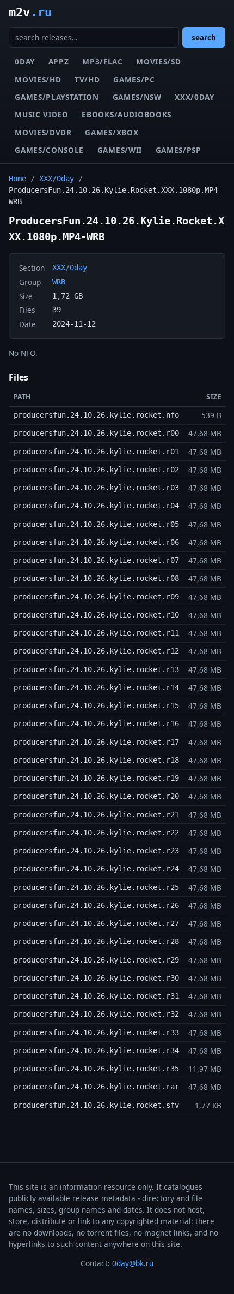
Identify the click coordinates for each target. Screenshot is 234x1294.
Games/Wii (119, 150)
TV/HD (87, 79)
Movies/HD (38, 79)
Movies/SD (158, 61)
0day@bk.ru (132, 1263)
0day (25, 61)
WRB (58, 281)
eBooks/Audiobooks (126, 114)
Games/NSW (137, 97)
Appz (58, 61)
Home (17, 178)
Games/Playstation (57, 97)
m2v (30, 12)
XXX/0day (194, 97)
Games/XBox (111, 132)
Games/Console (49, 150)
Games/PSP (178, 150)
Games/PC (134, 79)
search (204, 37)
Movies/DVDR (43, 132)
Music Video (41, 114)
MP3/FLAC (102, 61)
